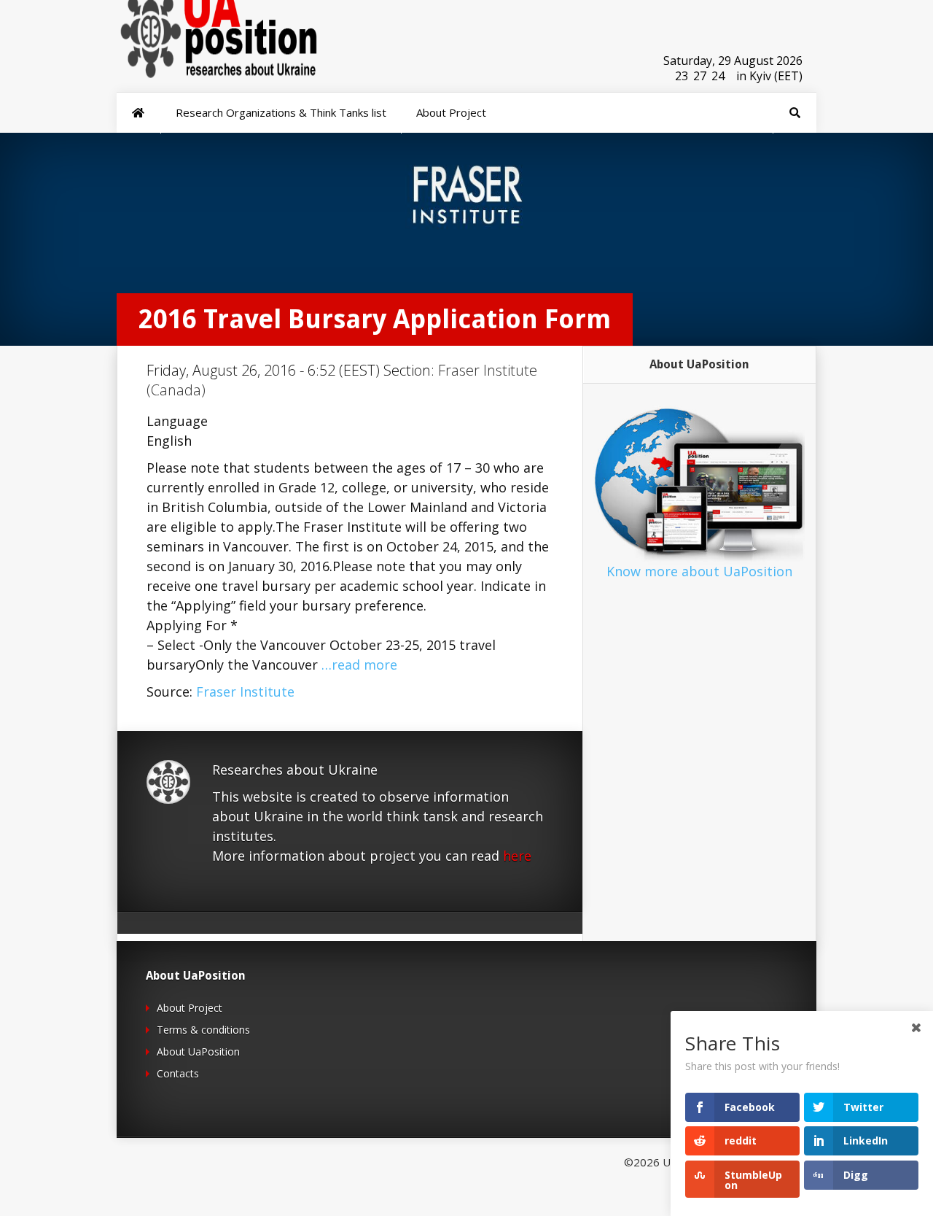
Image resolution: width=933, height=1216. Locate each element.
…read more (359, 664)
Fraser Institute (245, 691)
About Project (189, 1008)
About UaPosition (198, 1051)
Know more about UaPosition (699, 571)
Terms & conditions (203, 1030)
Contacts (178, 1073)
